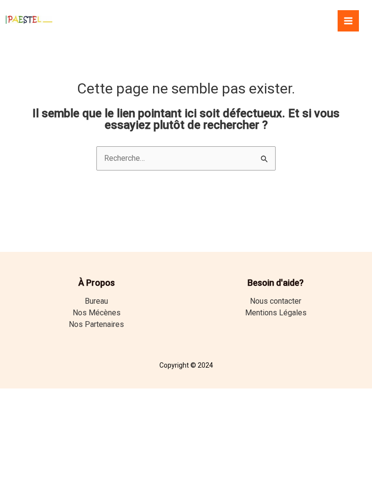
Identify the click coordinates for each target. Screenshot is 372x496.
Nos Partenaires (96, 324)
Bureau (96, 301)
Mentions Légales (276, 312)
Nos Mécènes (97, 312)
